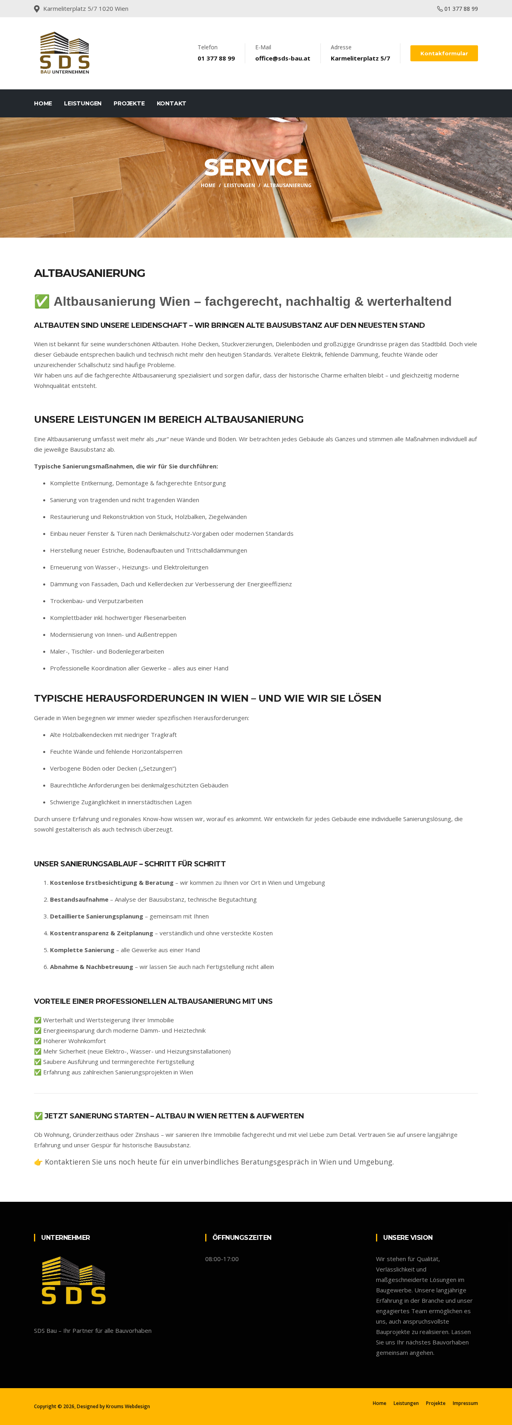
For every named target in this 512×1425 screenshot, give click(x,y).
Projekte (129, 103)
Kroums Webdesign (128, 1406)
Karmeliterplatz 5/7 (360, 58)
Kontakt (172, 103)
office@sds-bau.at (282, 58)
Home (43, 103)
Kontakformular (444, 53)
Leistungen (83, 103)
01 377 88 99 (460, 8)
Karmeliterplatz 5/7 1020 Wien (85, 8)
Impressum (465, 1403)
